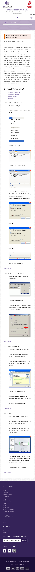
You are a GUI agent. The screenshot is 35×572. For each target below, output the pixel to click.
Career (5, 505)
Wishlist (5, 532)
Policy (4, 499)
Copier (4, 520)
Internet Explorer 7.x (14, 92)
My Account (6, 530)
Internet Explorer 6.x (14, 94)
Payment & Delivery (8, 511)
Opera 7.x (11, 98)
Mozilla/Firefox (12, 96)
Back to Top (7, 268)
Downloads (6, 496)
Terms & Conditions (8, 509)
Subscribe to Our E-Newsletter (14, 536)
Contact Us (6, 507)
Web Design (14, 564)
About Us (5, 492)
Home (4, 22)
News (4, 503)
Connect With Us (9, 547)
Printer (5, 522)
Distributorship (7, 501)
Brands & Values (7, 494)
